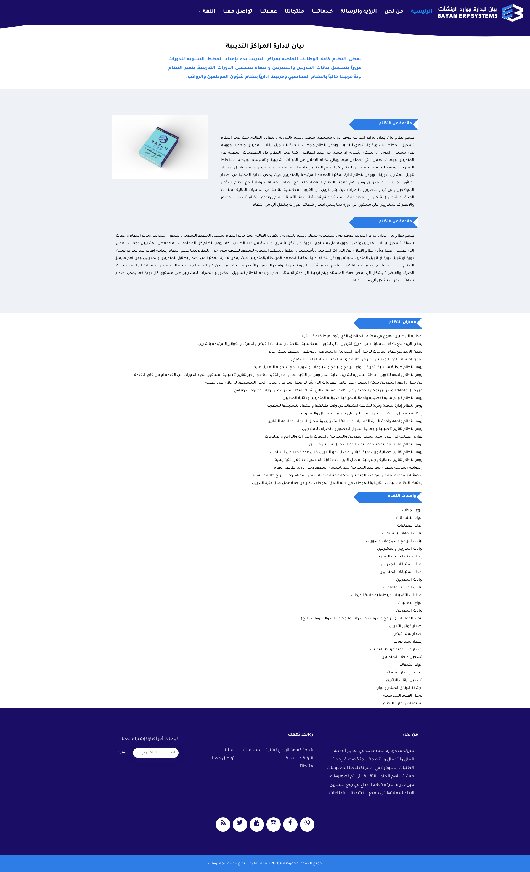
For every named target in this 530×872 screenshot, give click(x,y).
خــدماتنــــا (322, 12)
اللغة (208, 12)
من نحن (394, 12)
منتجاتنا (294, 12)
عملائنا (268, 12)
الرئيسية (421, 12)
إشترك (122, 752)
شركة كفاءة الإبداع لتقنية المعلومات (278, 750)
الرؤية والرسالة (359, 12)
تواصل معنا (237, 12)
